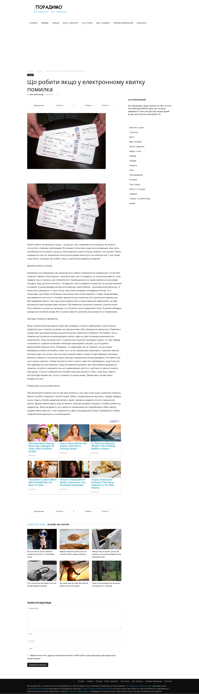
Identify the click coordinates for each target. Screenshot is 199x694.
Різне (131, 170)
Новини (44, 23)
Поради (55, 23)
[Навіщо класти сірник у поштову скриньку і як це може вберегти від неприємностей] (106, 539)
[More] (114, 105)
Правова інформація (123, 23)
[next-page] (76, 591)
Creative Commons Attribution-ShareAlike (97, 689)
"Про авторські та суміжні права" (139, 686)
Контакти (141, 23)
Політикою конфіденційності (78, 691)
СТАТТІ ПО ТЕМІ (36, 524)
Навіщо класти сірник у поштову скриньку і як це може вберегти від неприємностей (106, 554)
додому (30, 71)
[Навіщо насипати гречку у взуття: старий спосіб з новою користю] (74, 539)
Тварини (133, 194)
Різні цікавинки (136, 175)
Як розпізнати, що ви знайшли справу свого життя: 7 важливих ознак (40, 554)
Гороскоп (133, 132)
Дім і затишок (103, 23)
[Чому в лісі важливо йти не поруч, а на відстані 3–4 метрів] (106, 571)
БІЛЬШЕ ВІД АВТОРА (58, 524)
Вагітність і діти (136, 127)
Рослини (133, 179)
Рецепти (133, 165)
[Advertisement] (122, 10)
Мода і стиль (135, 151)
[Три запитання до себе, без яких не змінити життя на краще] (74, 571)
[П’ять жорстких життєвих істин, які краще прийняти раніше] (42, 571)
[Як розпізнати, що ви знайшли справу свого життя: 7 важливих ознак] (42, 539)
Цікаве (132, 203)
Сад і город (87, 23)
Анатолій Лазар (36, 94)
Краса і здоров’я (70, 23)
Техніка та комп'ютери (139, 198)
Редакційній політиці (35, 689)
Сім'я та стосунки (137, 189)
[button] (168, 23)
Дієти (131, 137)
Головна (33, 23)
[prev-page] (71, 591)
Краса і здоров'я (136, 146)
